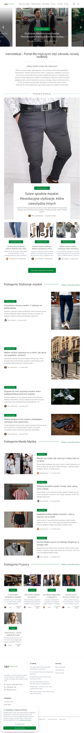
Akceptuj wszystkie (20, 728)
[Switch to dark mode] (78, 3)
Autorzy (58, 663)
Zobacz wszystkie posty (70, 285)
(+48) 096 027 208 (11, 687)
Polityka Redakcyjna (52, 719)
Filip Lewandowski (60, 667)
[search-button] (74, 4)
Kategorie (7, 698)
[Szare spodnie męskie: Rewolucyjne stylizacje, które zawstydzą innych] (42, 159)
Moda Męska (45, 4)
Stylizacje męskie (36, 4)
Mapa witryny (62, 719)
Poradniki (59, 4)
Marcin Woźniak (59, 673)
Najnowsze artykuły (24, 4)
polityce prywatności (25, 720)
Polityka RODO (42, 719)
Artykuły (33, 663)
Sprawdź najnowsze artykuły (42, 270)
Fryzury (53, 4)
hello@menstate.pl (11, 689)
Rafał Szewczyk (59, 670)
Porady (66, 4)
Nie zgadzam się (19, 724)
